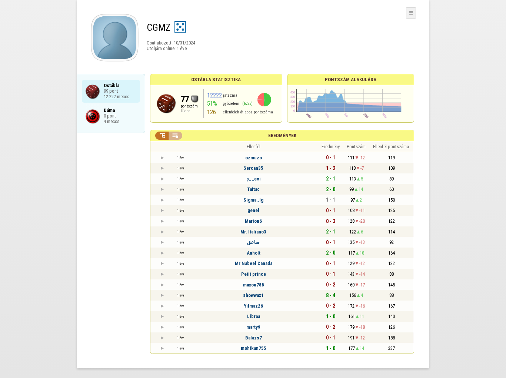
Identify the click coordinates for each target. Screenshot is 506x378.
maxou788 (253, 285)
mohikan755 (253, 348)
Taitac (253, 189)
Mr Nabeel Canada (253, 263)
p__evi (253, 179)
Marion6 (253, 221)
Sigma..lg (253, 200)
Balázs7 (253, 338)
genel (253, 210)
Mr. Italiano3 (253, 232)
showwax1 (253, 295)
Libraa (253, 316)
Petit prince (253, 274)
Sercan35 (253, 168)
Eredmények (282, 135)
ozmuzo (253, 157)
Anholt (253, 253)
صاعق (253, 242)
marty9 (253, 327)
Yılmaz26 (253, 306)
